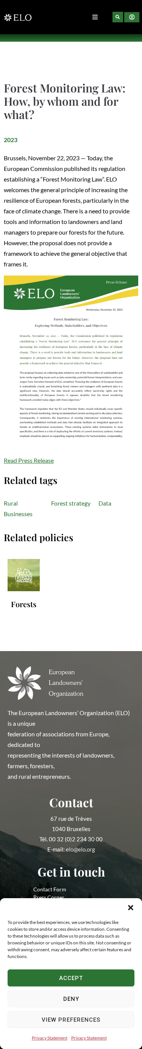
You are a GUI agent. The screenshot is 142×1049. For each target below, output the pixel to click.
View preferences (71, 1019)
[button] (130, 907)
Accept (71, 978)
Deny (71, 999)
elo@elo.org (80, 849)
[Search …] (117, 17)
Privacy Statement (49, 1038)
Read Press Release (29, 460)
